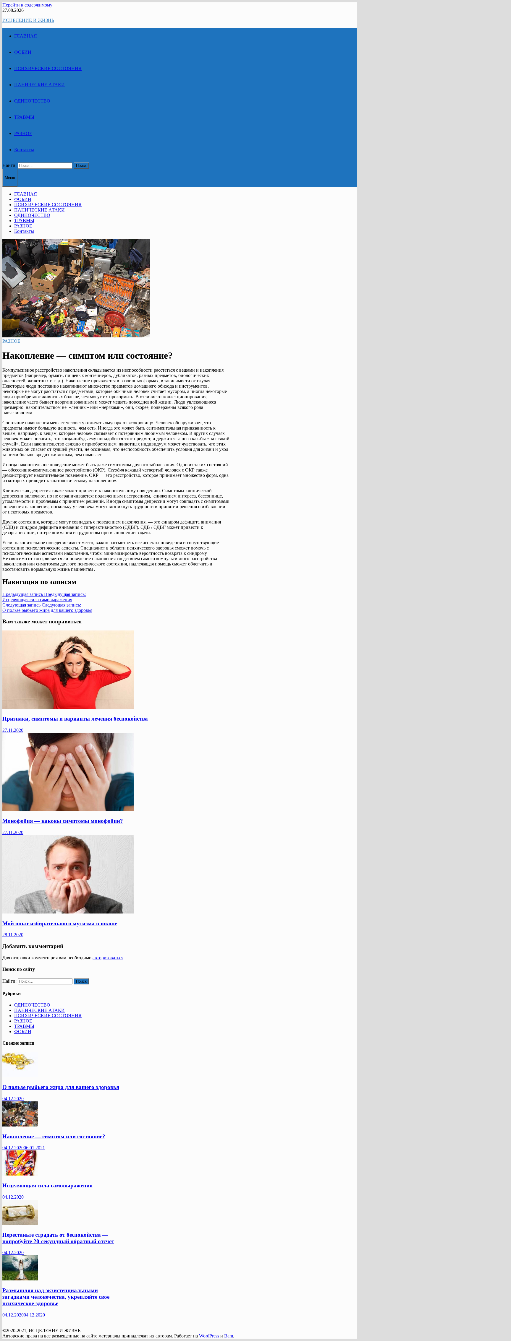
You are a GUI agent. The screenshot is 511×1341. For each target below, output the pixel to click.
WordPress (209, 1335)
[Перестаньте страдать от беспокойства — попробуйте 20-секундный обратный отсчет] (20, 1223)
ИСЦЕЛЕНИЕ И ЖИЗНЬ (28, 20)
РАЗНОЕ (23, 133)
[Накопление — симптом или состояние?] (20, 1124)
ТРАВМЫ (24, 117)
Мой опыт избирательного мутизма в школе (59, 923)
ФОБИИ (22, 52)
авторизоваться (108, 957)
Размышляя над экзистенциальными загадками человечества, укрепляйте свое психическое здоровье (55, 1296)
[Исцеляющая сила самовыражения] (20, 1173)
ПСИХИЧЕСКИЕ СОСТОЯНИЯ (48, 68)
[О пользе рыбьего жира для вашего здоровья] (20, 1075)
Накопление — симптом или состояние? (53, 1136)
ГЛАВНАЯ (25, 35)
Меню (10, 177)
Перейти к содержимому (27, 4)
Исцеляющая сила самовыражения (47, 1185)
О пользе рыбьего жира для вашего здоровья (60, 1087)
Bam (228, 1335)
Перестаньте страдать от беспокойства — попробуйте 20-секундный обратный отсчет (58, 1238)
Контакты (24, 149)
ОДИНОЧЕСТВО (32, 100)
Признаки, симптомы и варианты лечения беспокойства (75, 719)
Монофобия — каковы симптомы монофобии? (62, 821)
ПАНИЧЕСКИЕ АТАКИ (39, 84)
